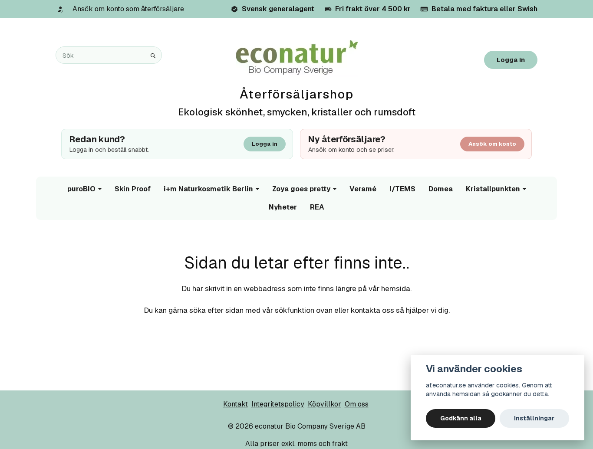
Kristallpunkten (493, 188)
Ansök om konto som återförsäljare (128, 8)
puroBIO (81, 188)
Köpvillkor (324, 404)
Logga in (511, 60)
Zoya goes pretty (301, 188)
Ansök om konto (492, 143)
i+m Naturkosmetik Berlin (208, 188)
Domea (440, 188)
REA (317, 207)
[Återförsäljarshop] (297, 57)
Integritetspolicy (277, 404)
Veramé (362, 188)
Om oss (357, 404)
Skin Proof (133, 188)
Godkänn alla (460, 418)
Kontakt (235, 404)
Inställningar (534, 418)
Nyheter (283, 207)
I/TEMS (402, 188)
